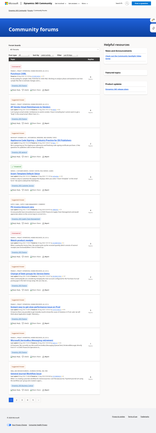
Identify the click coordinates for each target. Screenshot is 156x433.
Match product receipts (22, 240)
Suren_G (55, 343)
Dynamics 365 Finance (19, 86)
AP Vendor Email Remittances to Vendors (30, 107)
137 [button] (64, 276)
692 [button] (59, 109)
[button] (119, 3)
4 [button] (63, 243)
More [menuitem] (84, 3)
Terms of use (132, 416)
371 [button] (43, 76)
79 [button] (61, 209)
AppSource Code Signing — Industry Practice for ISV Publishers (41, 140)
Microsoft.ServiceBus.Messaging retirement (32, 340)
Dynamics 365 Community (38, 3)
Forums (30, 10)
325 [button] (61, 176)
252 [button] (60, 343)
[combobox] (54, 49)
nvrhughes (56, 176)
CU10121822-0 (57, 309)
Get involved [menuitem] (59, 3)
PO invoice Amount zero (22, 207)
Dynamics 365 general (19, 152)
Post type (13, 55)
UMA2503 (55, 209)
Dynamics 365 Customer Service (23, 186)
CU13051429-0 (36, 76)
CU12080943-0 (57, 376)
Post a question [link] (141, 3)
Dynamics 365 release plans (116, 89)
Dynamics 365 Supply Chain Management (26, 219)
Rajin (54, 143)
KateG (54, 109)
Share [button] (39, 90)
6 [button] (57, 143)
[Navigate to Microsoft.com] (11, 3)
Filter (59, 55)
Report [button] (47, 90)
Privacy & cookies (118, 416)
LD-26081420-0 (57, 243)
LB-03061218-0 (57, 276)
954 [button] (64, 309)
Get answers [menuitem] (72, 3)
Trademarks (145, 416)
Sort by (36, 55)
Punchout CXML (18, 73)
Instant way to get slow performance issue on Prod (35, 307)
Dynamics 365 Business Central (22, 386)
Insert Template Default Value (25, 173)
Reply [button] (18, 90)
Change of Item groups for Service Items (30, 273)
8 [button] (63, 376)
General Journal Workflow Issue (26, 373)
